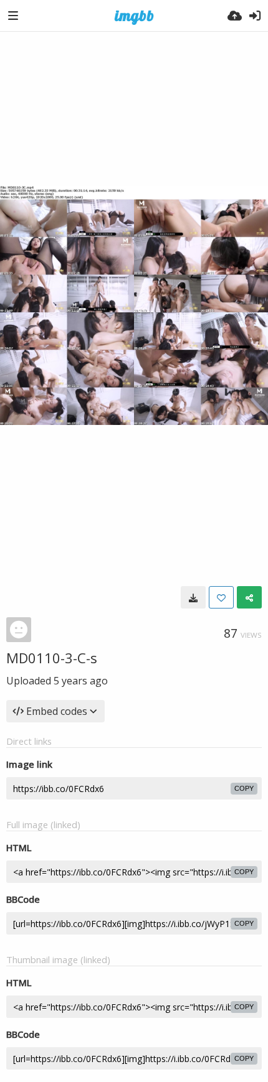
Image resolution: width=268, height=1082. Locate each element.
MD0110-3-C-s (51, 657)
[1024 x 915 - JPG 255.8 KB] (193, 597)
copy (244, 788)
